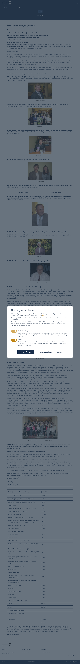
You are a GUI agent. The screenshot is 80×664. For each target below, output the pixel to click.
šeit (43, 315)
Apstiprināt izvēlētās (45, 352)
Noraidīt (60, 352)
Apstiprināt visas (25, 352)
